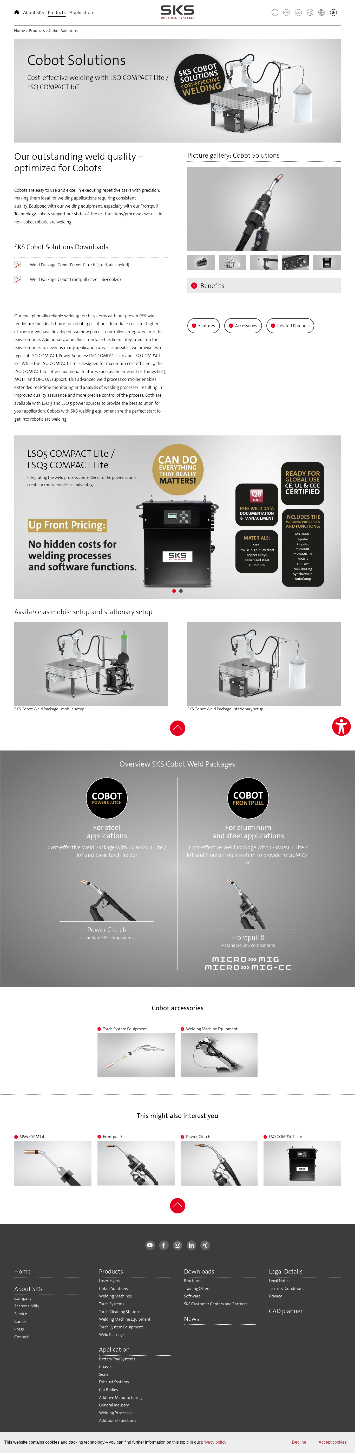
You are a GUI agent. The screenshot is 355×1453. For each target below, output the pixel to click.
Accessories (246, 326)
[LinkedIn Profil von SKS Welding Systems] (191, 1245)
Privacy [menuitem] (275, 1296)
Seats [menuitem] (104, 1374)
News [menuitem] (191, 1319)
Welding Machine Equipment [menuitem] (124, 1319)
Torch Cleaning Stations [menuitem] (120, 1311)
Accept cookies (333, 1442)
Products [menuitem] (57, 12)
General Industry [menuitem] (114, 1405)
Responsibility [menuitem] (26, 1306)
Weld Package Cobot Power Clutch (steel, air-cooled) (79, 265)
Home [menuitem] (16, 12)
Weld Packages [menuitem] (112, 1334)
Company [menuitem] (22, 1298)
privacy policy (213, 1442)
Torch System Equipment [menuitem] (121, 1327)
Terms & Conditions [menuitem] (286, 1288)
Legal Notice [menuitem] (280, 1280)
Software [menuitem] (192, 1296)
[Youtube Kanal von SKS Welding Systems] (150, 1245)
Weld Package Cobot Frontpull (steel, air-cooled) (75, 279)
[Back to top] (177, 734)
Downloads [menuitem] (199, 1272)
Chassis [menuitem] (106, 1366)
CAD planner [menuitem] (286, 1311)
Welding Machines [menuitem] (115, 1296)
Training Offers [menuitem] (197, 1288)
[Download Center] (296, 14)
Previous (18, 89)
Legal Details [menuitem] (286, 1272)
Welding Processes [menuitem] (115, 1413)
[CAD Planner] (284, 14)
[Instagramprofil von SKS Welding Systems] (177, 1245)
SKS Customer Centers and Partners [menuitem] (216, 1304)
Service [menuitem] (20, 1313)
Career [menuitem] (20, 1321)
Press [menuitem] (19, 1329)
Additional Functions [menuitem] (117, 1420)
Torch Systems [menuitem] (111, 1304)
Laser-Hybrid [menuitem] (110, 1280)
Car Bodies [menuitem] (108, 1389)
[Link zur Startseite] (177, 13)
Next (337, 89)
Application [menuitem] (81, 12)
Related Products (293, 326)
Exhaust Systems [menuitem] (114, 1382)
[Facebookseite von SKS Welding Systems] (164, 1245)
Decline (299, 1442)
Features (206, 326)
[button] (275, 12)
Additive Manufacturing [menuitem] (120, 1397)
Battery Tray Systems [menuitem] (117, 1359)
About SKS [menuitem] (33, 12)
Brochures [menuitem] (193, 1280)
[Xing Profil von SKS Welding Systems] (205, 1245)
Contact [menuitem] (21, 1337)
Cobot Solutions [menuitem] (113, 1288)
